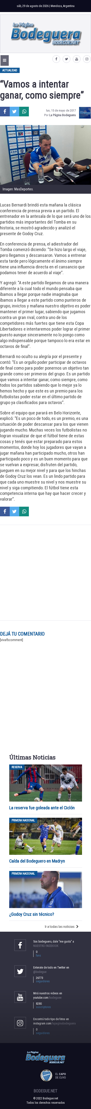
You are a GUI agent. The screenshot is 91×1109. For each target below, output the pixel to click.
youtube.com (47, 997)
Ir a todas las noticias (59, 927)
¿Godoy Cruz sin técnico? (32, 914)
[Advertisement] (45, 572)
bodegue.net (45, 1091)
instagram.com (54, 1023)
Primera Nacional (23, 820)
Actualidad (9, 70)
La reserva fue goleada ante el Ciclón (42, 807)
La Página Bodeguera (62, 115)
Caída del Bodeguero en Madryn (37, 860)
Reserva (17, 767)
